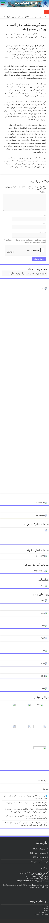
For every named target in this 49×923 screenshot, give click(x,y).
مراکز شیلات (42, 780)
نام (44, 215)
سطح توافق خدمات (24, 885)
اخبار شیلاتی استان (41, 914)
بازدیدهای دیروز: (42, 857)
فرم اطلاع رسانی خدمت (39, 887)
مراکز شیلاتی (43, 912)
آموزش (45, 908)
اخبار (40, 17)
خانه (45, 17)
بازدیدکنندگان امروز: (40, 853)
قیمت (46, 910)
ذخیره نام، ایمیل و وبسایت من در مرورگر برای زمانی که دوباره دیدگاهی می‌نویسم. (26, 241)
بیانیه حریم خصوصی (40, 885)
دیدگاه (43, 192)
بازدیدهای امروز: (42, 849)
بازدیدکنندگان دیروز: (40, 861)
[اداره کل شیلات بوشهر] (24, 3)
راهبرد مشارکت (10, 885)
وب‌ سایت (42, 232)
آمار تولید (45, 906)
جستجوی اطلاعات (37, 268)
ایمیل (43, 223)
